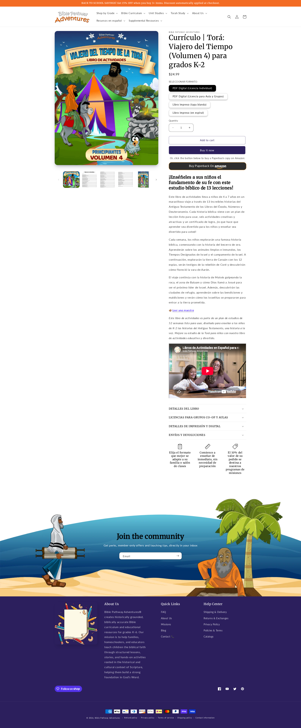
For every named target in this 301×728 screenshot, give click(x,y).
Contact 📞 (167, 636)
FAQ (163, 611)
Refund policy (130, 718)
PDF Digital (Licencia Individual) (192, 88)
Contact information (204, 718)
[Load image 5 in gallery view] (143, 179)
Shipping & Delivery (215, 611)
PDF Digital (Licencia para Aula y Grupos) (198, 96)
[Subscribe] (178, 555)
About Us (166, 618)
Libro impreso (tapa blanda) (190, 104)
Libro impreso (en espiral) (188, 112)
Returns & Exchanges (216, 618)
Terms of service (166, 718)
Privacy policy (148, 718)
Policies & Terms (213, 630)
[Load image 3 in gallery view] (107, 179)
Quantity (173, 120)
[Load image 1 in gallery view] (71, 179)
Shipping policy (184, 718)
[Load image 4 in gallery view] (125, 179)
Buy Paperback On (201, 166)
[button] (106, 13)
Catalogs (209, 636)
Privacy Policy (212, 624)
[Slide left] (58, 179)
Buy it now (207, 150)
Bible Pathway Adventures (107, 718)
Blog (163, 630)
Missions (166, 624)
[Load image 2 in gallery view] (89, 179)
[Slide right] (156, 179)
